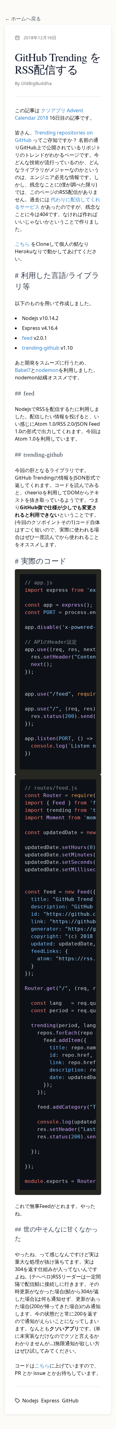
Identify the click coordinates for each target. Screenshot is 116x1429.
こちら (22, 244)
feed (27, 338)
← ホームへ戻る (23, 18)
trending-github (40, 347)
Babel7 (23, 370)
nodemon (47, 370)
